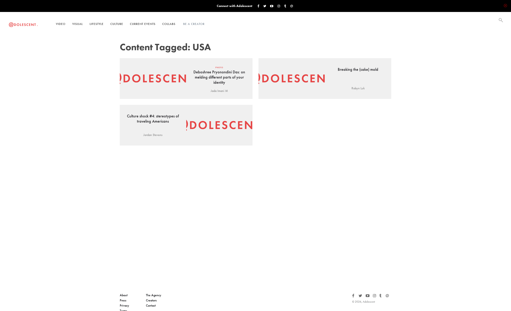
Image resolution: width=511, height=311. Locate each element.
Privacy (124, 305)
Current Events (142, 24)
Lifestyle (97, 24)
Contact (151, 305)
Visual (77, 24)
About (124, 295)
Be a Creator (194, 24)
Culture (116, 24)
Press (123, 300)
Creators (151, 300)
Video (60, 24)
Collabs (168, 24)
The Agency (153, 295)
